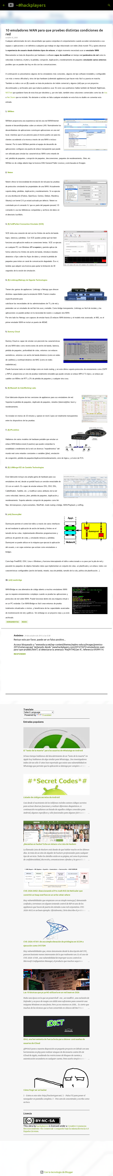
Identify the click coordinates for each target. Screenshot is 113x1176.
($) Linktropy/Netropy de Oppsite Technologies (27, 280)
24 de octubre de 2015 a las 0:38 (37, 636)
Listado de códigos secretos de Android (41, 797)
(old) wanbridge (15, 580)
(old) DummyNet (14, 514)
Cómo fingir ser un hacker (35, 1090)
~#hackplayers (31, 5)
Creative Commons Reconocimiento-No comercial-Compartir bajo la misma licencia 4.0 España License (56, 1129)
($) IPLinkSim (13, 430)
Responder (20, 654)
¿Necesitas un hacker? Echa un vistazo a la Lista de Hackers (49, 844)
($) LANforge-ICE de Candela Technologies (26, 467)
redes (24, 622)
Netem (10, 172)
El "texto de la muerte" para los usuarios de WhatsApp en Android (53, 750)
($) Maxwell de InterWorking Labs (22, 388)
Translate (46, 715)
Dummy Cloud (14, 332)
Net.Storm (11, 97)
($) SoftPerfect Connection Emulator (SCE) (26, 224)
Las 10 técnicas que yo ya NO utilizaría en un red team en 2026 (51, 992)
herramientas (13, 622)
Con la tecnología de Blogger (58, 1172)
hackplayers (42, 1126)
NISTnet (9, 93)
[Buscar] (50, 5)
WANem (11, 111)
